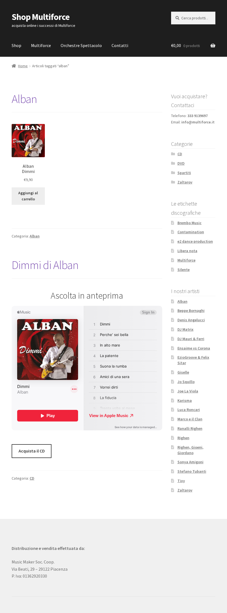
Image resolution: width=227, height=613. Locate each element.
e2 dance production (195, 241)
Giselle (183, 372)
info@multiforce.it (198, 122)
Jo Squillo (186, 381)
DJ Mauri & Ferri (190, 338)
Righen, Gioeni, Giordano (190, 450)
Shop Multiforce (40, 16)
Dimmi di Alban (45, 265)
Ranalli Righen (189, 428)
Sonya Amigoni (190, 461)
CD (32, 478)
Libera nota (187, 250)
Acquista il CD (32, 451)
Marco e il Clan (189, 419)
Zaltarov (184, 182)
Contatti (120, 45)
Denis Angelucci (191, 319)
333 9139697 (197, 115)
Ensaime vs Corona (193, 348)
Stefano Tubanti (191, 471)
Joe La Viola (187, 391)
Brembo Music (189, 222)
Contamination (190, 231)
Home (23, 65)
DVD (181, 163)
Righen (183, 437)
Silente (183, 269)
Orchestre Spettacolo (81, 45)
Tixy (181, 480)
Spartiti (184, 172)
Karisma (184, 400)
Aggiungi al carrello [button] (28, 196)
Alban (24, 99)
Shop (16, 45)
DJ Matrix (185, 329)
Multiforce (41, 45)
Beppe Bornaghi (191, 310)
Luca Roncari (188, 409)
